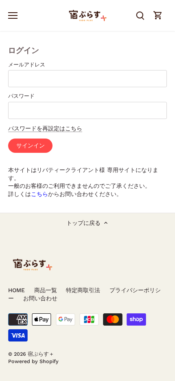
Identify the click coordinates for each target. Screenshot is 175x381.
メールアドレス (26, 65)
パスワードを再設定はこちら (45, 128)
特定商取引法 (83, 290)
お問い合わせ (40, 298)
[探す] (140, 15)
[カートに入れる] (158, 15)
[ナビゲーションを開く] (13, 15)
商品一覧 (45, 290)
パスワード (21, 96)
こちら (39, 194)
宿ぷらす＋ (41, 354)
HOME (16, 290)
